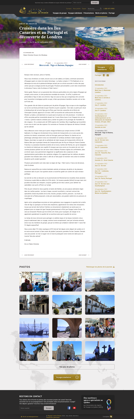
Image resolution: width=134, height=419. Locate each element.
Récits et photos (101, 13)
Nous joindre (77, 8)
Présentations (89, 13)
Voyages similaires (102, 68)
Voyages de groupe (60, 13)
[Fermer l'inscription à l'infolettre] (113, 2)
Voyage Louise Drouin (54, 416)
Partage (112, 13)
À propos (69, 8)
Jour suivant (83, 64)
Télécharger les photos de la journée (99, 267)
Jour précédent (29, 64)
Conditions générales (53, 417)
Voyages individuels (75, 13)
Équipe (84, 8)
